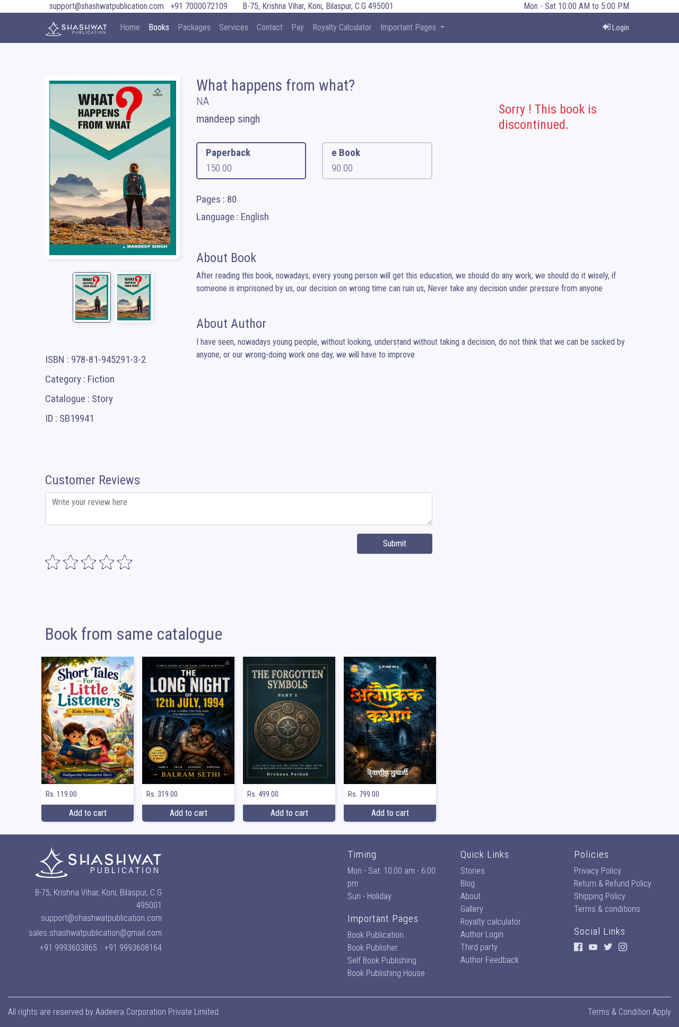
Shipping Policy (599, 896)
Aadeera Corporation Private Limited (157, 1012)
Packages (194, 27)
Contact (270, 27)
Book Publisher (372, 948)
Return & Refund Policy (612, 883)
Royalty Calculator (342, 27)
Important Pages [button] (409, 27)
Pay (297, 27)
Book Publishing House (386, 973)
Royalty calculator (490, 922)
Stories (472, 871)
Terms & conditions (607, 909)
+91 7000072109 (199, 6)
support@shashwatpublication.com (106, 6)
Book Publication (375, 935)
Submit (394, 543)
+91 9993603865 (68, 948)
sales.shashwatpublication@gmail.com (95, 933)
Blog (467, 883)
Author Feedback (489, 960)
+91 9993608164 (133, 948)
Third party (479, 947)
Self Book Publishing (381, 960)
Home (130, 27)
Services (233, 27)
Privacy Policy (597, 871)
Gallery (471, 909)
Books (159, 27)
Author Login (481, 934)
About (470, 896)
